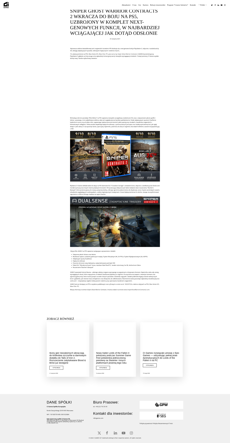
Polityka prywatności (146, 423)
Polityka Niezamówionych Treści (163, 423)
